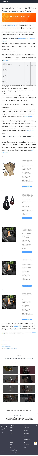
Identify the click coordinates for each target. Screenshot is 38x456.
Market (11, 431)
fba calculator (4, 35)
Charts (11, 430)
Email (21, 410)
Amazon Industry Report (14, 452)
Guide (11, 444)
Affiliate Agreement (27, 428)
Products (11, 427)
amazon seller (5, 60)
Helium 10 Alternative (27, 437)
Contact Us (25, 434)
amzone (4, 117)
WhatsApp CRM (26, 444)
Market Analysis (23, 38)
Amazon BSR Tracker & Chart (14, 31)
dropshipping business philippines (11, 348)
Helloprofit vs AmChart (5, 335)
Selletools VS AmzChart (5, 342)
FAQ (24, 436)
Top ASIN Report (13, 449)
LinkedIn (27, 410)
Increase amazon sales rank (6, 346)
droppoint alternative (13, 329)
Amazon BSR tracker (5, 337)
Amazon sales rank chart (17, 145)
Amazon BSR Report (13, 450)
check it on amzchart (27, 186)
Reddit (15, 410)
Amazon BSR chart (4, 344)
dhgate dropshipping (28, 116)
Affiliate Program (26, 427)
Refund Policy (26, 430)
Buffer (24, 410)
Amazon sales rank (11, 25)
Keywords (12, 428)
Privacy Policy (26, 431)
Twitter (12, 410)
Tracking (11, 433)
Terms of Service (26, 433)
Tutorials (11, 446)
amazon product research (7, 102)
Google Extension (27, 439)
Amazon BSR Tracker (17, 326)
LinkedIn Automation (27, 446)
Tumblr (18, 410)
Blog (11, 447)
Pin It (30, 410)
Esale (25, 447)
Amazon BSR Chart (30, 130)
